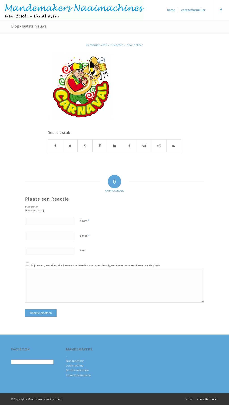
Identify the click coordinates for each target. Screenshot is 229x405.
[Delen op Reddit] (159, 146)
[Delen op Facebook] (55, 146)
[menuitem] (171, 10)
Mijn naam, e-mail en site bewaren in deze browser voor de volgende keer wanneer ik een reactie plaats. (96, 265)
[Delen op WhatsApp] (85, 146)
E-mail (85, 235)
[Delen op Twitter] (70, 146)
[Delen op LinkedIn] (114, 146)
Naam (84, 220)
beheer (138, 45)
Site (82, 250)
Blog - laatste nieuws (28, 26)
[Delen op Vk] (144, 146)
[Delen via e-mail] (174, 146)
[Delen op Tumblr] (129, 146)
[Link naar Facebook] (221, 9)
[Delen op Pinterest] (100, 146)
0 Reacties (116, 45)
